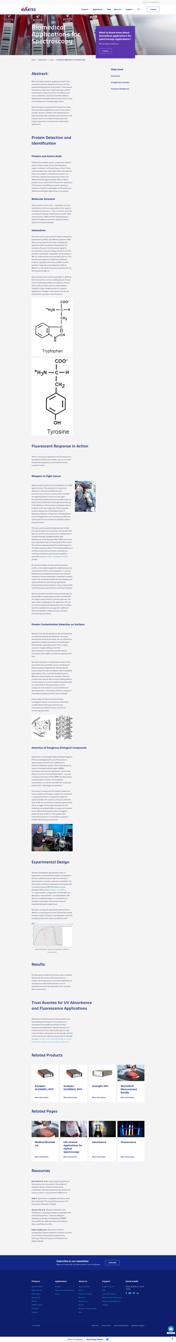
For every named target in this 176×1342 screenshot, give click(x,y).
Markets (58, 1286)
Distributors (83, 1301)
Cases (52, 60)
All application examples (120, 82)
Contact (153, 9)
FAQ (103, 1290)
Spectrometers (37, 1286)
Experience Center (86, 1294)
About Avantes (84, 1286)
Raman (34, 1301)
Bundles (35, 1312)
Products (36, 1281)
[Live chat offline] (171, 1329)
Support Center (108, 1286)
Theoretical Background (120, 89)
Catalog (105, 1305)
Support (106, 1281)
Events (81, 1305)
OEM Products (37, 1305)
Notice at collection (75, 1339)
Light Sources (37, 1290)
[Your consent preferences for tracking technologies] (172, 1338)
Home (34, 60)
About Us (83, 1281)
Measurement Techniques (65, 1290)
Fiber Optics (36, 1294)
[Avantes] (28, 9)
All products (115, 76)
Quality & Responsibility (88, 1308)
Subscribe (112, 1262)
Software (35, 1308)
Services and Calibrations (111, 1297)
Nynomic (82, 1297)
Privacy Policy (106, 1325)
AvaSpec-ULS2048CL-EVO (55, 556)
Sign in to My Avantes (151, 2)
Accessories (36, 1297)
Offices (81, 1290)
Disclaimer (95, 1325)
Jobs (80, 1312)
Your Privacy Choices (94, 1339)
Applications (43, 60)
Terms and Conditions (121, 1325)
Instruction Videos (109, 1294)
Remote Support (138, 1325)
